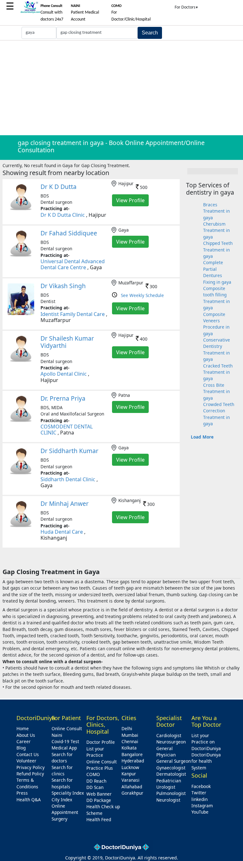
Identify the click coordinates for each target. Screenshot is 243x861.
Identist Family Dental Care (72, 314)
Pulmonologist (171, 793)
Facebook (201, 786)
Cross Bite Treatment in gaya (216, 391)
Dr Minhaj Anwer (64, 503)
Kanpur (129, 774)
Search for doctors (62, 757)
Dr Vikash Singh (63, 286)
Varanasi (131, 780)
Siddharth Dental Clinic (67, 479)
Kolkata (129, 748)
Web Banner (99, 794)
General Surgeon (173, 761)
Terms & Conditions (27, 783)
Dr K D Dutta (58, 186)
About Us (25, 735)
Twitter (198, 793)
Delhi (127, 728)
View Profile (130, 200)
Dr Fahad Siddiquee (68, 233)
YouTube (200, 812)
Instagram (202, 806)
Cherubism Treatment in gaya (216, 230)
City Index (62, 800)
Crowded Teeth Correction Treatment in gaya (218, 414)
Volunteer (26, 761)
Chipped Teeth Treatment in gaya (218, 249)
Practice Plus (99, 768)
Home (22, 728)
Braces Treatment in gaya (216, 211)
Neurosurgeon (171, 742)
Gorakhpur (132, 793)
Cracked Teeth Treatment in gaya (218, 372)
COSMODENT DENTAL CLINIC (66, 429)
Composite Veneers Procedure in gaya (216, 324)
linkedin (199, 799)
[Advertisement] (121, 88)
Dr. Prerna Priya (62, 398)
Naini (57, 735)
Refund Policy (30, 774)
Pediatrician (168, 781)
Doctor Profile (100, 742)
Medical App (64, 748)
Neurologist (168, 800)
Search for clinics (62, 770)
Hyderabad (133, 761)
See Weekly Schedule (142, 295)
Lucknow (130, 767)
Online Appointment (65, 809)
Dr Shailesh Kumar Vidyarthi (67, 342)
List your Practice (95, 752)
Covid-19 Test (65, 741)
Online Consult (67, 728)
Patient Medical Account (85, 13)
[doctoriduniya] (30, 12)
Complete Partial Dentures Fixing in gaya (217, 272)
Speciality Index (68, 793)
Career (23, 741)
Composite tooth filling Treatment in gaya (216, 298)
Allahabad (132, 787)
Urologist (165, 787)
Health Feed (98, 819)
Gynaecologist (170, 768)
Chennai (130, 741)
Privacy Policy (30, 767)
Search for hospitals (62, 783)
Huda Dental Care (61, 531)
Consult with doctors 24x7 (51, 13)
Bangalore (132, 754)
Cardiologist (168, 735)
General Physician (166, 751)
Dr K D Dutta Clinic (63, 214)
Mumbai (130, 735)
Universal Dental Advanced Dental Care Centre (72, 264)
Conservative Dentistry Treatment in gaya (216, 349)
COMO (93, 774)
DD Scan (94, 787)
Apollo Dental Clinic (63, 373)
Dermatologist (171, 774)
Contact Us (27, 754)
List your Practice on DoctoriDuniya (206, 741)
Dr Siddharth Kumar (69, 450)
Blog (21, 748)
